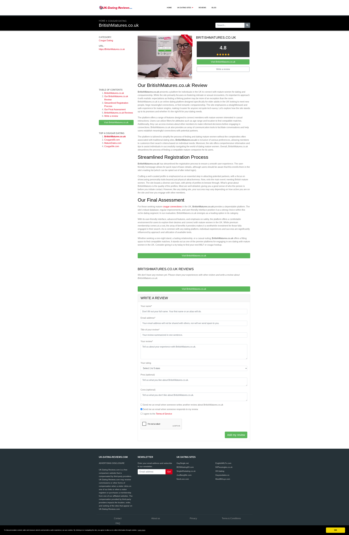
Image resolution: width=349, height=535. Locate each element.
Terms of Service (164, 414)
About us (155, 518)
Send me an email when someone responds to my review (170, 409)
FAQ (118, 523)
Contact (117, 518)
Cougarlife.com (111, 146)
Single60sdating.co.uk (186, 471)
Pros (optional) (148, 375)
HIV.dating (219, 471)
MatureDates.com (112, 143)
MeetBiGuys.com (222, 479)
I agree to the (157, 414)
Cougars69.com (112, 140)
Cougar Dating (117, 21)
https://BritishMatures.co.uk (112, 49)
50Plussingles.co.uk (223, 467)
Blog (214, 8)
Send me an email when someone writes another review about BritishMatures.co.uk (183, 405)
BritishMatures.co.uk (114, 93)
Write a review (111, 116)
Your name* (146, 306)
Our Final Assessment (115, 109)
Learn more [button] (141, 530)
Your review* (147, 341)
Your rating (146, 363)
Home (169, 8)
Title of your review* (150, 329)
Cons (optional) (148, 390)
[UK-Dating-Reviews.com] (116, 7)
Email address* (148, 318)
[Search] (247, 25)
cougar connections (172, 206)
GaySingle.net (183, 463)
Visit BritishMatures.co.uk (116, 122)
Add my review (236, 434)
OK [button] (335, 530)
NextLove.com (183, 479)
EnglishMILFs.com (223, 463)
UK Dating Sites (184, 8)
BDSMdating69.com (185, 467)
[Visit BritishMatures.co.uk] (165, 58)
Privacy (193, 518)
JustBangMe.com (184, 475)
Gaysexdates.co (222, 475)
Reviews (202, 8)
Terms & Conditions (231, 518)
